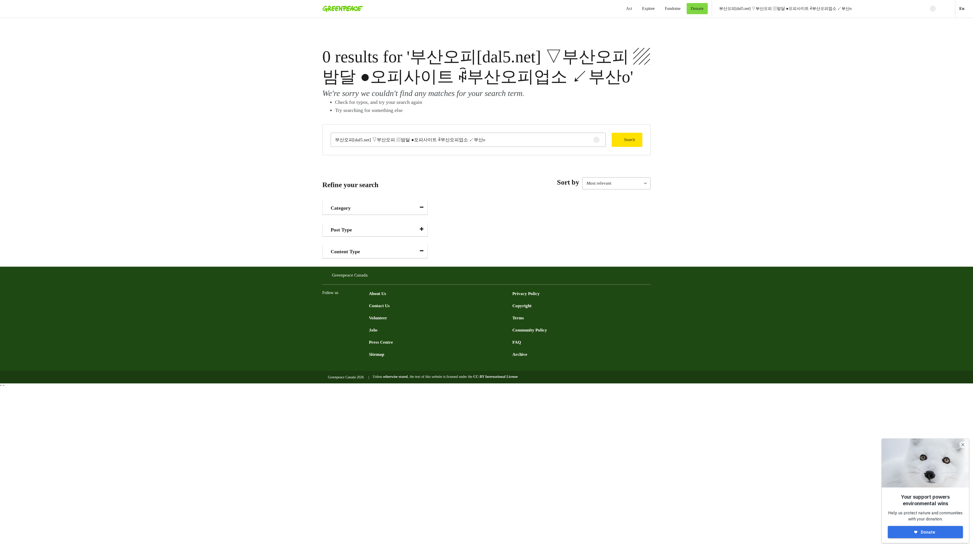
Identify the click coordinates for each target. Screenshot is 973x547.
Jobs (373, 330)
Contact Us (379, 305)
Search (629, 140)
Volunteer (378, 318)
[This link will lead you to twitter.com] (335, 305)
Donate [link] (697, 8)
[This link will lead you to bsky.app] (366, 305)
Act (629, 8)
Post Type (341, 229)
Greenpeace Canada (350, 275)
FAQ (516, 342)
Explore (648, 8)
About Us (377, 293)
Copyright (522, 305)
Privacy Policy (526, 293)
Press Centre (381, 342)
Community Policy (529, 330)
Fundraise (673, 8)
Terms (518, 318)
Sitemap (376, 354)
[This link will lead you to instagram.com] (356, 305)
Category (341, 208)
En (966, 8)
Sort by (568, 182)
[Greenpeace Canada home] (341, 8)
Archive (519, 354)
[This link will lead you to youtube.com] (346, 305)
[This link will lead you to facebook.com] (325, 305)
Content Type (345, 251)
